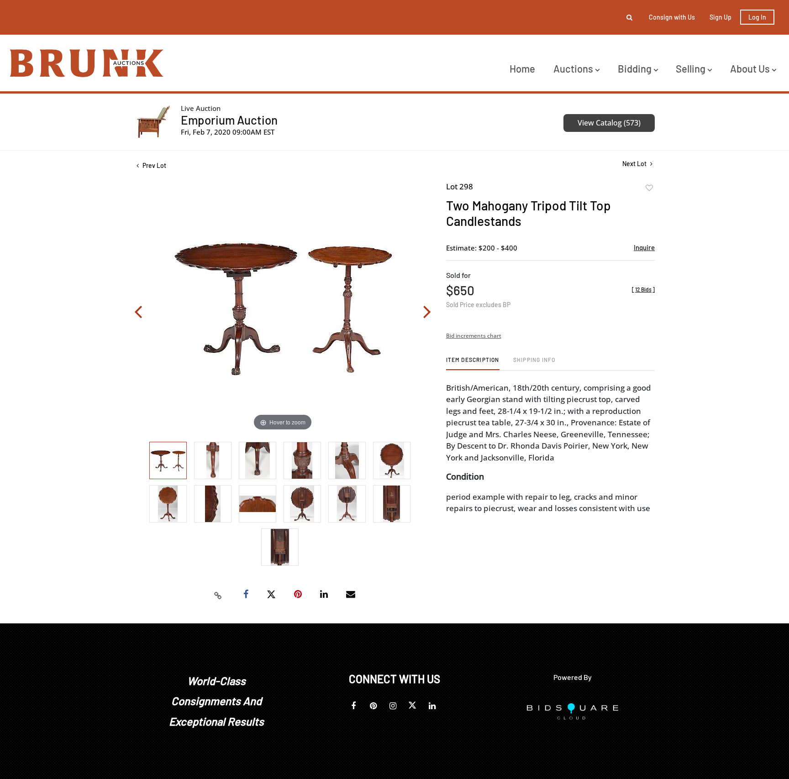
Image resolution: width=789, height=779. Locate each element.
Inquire (644, 247)
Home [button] (522, 68)
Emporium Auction (229, 120)
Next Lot (635, 163)
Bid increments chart (473, 336)
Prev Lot (153, 165)
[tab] (473, 363)
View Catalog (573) (609, 123)
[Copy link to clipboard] (218, 594)
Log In (757, 17)
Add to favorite (649, 188)
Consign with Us (672, 17)
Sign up (720, 17)
